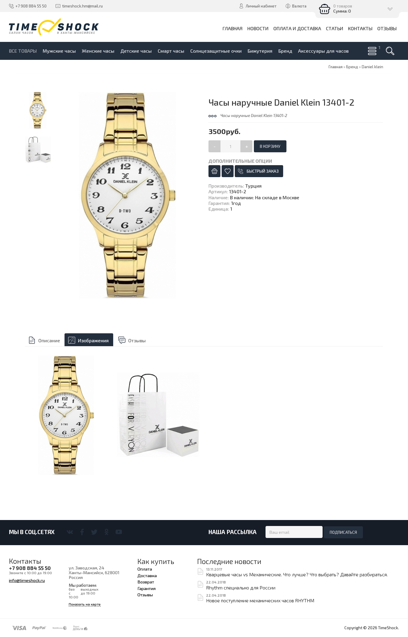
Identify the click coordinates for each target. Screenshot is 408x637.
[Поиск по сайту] (390, 51)
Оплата (144, 568)
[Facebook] (82, 532)
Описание (49, 340)
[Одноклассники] (106, 532)
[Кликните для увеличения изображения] (128, 195)
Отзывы (137, 340)
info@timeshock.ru (27, 580)
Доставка (147, 575)
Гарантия (146, 588)
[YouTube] (119, 532)
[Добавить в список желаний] (228, 171)
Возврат (145, 581)
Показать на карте (85, 604)
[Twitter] (94, 532)
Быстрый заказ (263, 171)
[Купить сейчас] (214, 171)
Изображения (93, 340)
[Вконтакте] (70, 532)
